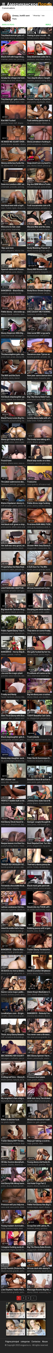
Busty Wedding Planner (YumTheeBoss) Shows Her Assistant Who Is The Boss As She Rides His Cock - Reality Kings (39, 248)
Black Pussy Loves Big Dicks (13, 418)
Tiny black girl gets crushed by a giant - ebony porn (13, 99)
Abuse (45, 1341)
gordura (43, 1228)
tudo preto (5, 803)
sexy (36, 931)
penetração (38, 1058)
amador (16, 144)
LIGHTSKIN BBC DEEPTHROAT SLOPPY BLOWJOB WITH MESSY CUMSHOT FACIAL (13, 588)
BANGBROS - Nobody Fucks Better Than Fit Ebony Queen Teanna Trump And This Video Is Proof (39, 1013)
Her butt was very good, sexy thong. (13, 545)
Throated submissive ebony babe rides (13, 482)
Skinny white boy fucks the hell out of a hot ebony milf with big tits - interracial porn (13, 163)
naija (29, 1143)
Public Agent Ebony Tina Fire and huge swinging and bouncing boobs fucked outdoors (13, 631)
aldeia (3, 80)
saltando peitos (7, 633)
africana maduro (46, 484)
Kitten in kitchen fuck (10, 1120)
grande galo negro (43, 463)
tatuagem (19, 336)
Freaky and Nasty (8, 694)
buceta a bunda (22, 1101)
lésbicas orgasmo (8, 910)
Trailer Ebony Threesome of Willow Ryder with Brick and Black (39, 949)
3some (4, 1165)
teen (3, 208)
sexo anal (23, 463)
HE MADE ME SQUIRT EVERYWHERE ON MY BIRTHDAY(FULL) (13, 142)
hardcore (31, 314)
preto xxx (12, 59)
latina (34, 994)
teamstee (16, 229)
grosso (42, 442)
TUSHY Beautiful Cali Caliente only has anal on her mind (39, 716)
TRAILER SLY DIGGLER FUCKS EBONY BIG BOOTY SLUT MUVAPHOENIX (13, 864)
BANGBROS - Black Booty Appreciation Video (13, 290)
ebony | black (36, 166)
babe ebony (10, 38)
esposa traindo (41, 739)
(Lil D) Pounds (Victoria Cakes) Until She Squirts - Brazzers (13, 1268)
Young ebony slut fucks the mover (39, 1162)
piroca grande (23, 59)
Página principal (12, 1341)
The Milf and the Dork (10, 375)
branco (4, 463)
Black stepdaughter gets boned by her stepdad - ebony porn (13, 737)
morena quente (33, 272)
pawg (37, 1228)
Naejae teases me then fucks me (13, 843)
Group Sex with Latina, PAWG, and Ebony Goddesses (39, 1226)
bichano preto (33, 38)
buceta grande (33, 357)
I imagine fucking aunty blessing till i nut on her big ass (13, 1247)
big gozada (47, 846)
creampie (5, 187)
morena (30, 1016)
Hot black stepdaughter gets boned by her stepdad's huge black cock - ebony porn (13, 397)
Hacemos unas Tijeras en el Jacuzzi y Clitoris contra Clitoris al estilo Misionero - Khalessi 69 (39, 354)
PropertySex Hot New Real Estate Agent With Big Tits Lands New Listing (13, 567)
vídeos (9, 888)
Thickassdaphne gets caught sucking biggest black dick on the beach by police (13, 354)
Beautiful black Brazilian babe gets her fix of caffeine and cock (39, 779)
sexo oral (21, 527)
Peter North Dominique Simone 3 (39, 758)
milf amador (6, 506)
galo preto (31, 102)
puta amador (46, 187)
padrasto (31, 59)
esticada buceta (34, 1271)
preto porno (6, 527)
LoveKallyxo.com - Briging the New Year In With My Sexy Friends (13, 1013)
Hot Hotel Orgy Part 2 (36, 1183)
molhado (14, 1058)
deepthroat (15, 824)
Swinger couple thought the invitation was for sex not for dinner (39, 822)
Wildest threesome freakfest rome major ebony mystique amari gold (39, 1120)
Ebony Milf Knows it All (37, 269)
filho (29, 676)
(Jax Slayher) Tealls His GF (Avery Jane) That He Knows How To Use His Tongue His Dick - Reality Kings (13, 1290)
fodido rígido (11, 208)
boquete (45, 272)
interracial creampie (40, 676)
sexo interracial (7, 336)
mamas (4, 59)
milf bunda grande (45, 824)
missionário (42, 548)
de (2, 166)
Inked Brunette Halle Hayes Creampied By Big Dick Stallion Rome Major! (13, 928)
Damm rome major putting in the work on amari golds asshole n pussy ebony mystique (13, 992)
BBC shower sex (8, 779)
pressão (13, 187)
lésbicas (30, 1228)
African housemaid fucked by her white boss (39, 588)
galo (39, 782)
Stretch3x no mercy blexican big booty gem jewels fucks (13, 971)
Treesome (31, 482)
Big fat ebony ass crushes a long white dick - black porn (39, 694)
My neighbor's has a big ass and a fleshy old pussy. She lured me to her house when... (13, 1098)
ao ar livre (11, 80)
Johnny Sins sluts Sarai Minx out (39, 801)
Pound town (6, 460)
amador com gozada (19, 591)
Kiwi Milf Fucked (8, 120)
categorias (25, 1341)
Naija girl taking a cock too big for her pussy (39, 1141)
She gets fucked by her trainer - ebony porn (39, 652)
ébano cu (46, 123)
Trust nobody (33, 737)
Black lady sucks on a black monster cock (39, 460)
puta (14, 272)
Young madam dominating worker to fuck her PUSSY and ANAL (13, 1226)
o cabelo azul (18, 718)
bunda (18, 293)
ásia (45, 314)
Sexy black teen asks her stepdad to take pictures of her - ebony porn (39, 57)
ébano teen (15, 102)
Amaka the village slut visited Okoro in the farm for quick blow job (13, 78)
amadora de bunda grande (16, 1037)
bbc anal (30, 1037)
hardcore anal (42, 527)
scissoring (43, 1292)
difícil (14, 527)
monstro (31, 463)
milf (15, 123)
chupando (14, 782)
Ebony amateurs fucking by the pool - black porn (39, 142)
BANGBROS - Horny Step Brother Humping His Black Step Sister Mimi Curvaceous (13, 652)
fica (2, 38)
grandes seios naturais (11, 676)
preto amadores (34, 144)
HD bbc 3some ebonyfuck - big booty (13, 1162)
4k (49, 548)
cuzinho (30, 80)
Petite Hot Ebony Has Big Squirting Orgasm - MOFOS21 (39, 1204)
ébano (42, 38)
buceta (30, 931)
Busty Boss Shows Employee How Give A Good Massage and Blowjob (39, 290)
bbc (7, 782)
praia (3, 229)
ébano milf (8, 166)
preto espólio (35, 123)
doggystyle (32, 548)
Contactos (36, 1341)
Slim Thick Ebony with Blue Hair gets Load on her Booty (13, 716)
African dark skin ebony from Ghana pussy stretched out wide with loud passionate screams (39, 1268)
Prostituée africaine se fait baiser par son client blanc (39, 673)
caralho (4, 1016)
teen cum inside (34, 591)
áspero (30, 1186)
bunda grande (7, 867)
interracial (31, 399)
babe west (31, 421)
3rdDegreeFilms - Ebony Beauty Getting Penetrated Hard (13, 1077)
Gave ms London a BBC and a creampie (13, 184)
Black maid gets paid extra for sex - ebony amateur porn (39, 886)
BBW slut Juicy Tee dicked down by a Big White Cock (39, 1098)
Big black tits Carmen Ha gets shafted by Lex (13, 609)
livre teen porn (19, 399)
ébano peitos (6, 1080)
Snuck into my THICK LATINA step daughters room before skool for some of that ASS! (39, 907)
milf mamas (6, 272)
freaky (36, 867)
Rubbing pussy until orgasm (39, 928)
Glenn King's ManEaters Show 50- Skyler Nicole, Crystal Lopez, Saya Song (39, 992)
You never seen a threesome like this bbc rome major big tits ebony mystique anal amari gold (39, 1034)
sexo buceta (6, 548)
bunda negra (32, 378)
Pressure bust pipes (36, 1077)
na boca (16, 1143)
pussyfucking (40, 80)
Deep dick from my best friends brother (39, 163)
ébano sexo (9, 442)
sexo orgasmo (21, 442)
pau (28, 166)
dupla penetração (20, 1186)
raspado (49, 251)
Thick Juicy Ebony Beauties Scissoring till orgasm (13, 1034)
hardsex (25, 421)
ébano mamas (21, 761)
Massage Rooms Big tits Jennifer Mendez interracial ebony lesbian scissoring (39, 1290)
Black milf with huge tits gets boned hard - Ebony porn (13, 57)
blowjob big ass (33, 187)
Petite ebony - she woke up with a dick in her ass (13, 312)
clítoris (20, 910)
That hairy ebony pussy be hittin (39, 864)
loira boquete (6, 1143)
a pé (29, 612)
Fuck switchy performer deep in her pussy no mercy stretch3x (39, 120)
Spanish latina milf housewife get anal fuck (13, 269)
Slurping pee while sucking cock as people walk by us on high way (39, 609)
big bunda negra (8, 1101)
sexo (23, 676)
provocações (22, 612)
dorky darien (14, 378)
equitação (41, 102)
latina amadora (33, 208)
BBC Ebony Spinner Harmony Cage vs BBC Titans (39, 1056)
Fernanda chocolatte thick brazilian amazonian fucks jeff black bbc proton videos (13, 886)
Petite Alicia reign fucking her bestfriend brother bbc (39, 503)
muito (29, 569)
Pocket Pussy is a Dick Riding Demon (39, 99)
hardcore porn (33, 336)
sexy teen (40, 59)
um (40, 697)
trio (28, 633)
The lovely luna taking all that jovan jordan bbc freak (39, 439)
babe (12, 569)
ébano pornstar (45, 803)
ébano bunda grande (36, 251)
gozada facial (7, 123)
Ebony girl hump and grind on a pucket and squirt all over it (13, 439)
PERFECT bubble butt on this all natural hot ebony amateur (13, 801)
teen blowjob (32, 1165)
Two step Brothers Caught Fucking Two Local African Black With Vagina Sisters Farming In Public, (39, 78)
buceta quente (17, 803)
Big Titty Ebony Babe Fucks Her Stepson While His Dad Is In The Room (39, 397)
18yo (48, 1165)
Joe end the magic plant (11, 673)
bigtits (12, 1122)
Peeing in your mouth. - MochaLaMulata (39, 35)
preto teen (5, 357)
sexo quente (32, 484)
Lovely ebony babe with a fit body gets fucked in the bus (39, 418)
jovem (34, 1080)
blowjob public (38, 612)
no (28, 123)
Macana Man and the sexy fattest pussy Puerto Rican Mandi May (39, 227)
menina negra (12, 1228)
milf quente (19, 166)
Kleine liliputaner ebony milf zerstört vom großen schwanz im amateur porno (13, 503)
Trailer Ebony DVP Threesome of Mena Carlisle (13, 1141)
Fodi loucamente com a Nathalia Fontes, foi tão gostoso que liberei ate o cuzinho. (39, 205)
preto (8, 229)
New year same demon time (39, 375)
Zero (29, 994)
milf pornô (44, 336)
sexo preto (31, 782)
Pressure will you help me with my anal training (13, 1204)
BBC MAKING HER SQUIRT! (12, 1056)
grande (12, 293)
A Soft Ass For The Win (37, 567)
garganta (21, 484)
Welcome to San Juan (10, 227)
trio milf (30, 739)
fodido (40, 421)
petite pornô (21, 38)
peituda (13, 484)
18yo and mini (7, 248)
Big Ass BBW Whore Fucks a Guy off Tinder (39, 184)
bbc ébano (39, 1016)
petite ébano (6, 144)
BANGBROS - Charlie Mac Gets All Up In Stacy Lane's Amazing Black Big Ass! (13, 949)
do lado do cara (45, 867)
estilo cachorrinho (37, 910)
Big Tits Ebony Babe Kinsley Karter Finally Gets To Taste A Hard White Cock (39, 1247)
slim (10, 718)
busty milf (41, 399)
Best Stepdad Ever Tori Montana (39, 843)
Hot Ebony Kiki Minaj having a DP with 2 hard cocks (13, 1183)
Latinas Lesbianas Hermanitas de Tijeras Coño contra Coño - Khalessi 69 (13, 907)
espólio (24, 867)
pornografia (23, 187)
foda (3, 1228)
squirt (41, 1207)
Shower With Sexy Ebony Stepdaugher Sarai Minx (39, 545)
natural (16, 1080)
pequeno (10, 251)
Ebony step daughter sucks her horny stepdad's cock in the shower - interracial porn (13, 758)
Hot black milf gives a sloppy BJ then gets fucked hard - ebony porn (13, 524)
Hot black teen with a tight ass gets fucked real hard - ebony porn (13, 205)
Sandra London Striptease (38, 971)
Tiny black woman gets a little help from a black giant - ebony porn (13, 35)
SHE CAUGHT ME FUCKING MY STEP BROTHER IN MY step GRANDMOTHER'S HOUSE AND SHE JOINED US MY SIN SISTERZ (39, 312)
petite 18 (22, 506)
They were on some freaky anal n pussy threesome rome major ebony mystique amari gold (39, 631)
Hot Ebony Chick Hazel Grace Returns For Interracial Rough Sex (13, 822)
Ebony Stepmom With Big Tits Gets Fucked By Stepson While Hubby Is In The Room (13, 333)
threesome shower (35, 293)
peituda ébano (21, 569)
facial (3, 697)
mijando (49, 38)
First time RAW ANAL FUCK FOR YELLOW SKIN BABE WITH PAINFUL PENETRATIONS (39, 524)
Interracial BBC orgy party (38, 333)
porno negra (44, 654)
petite (29, 867)
